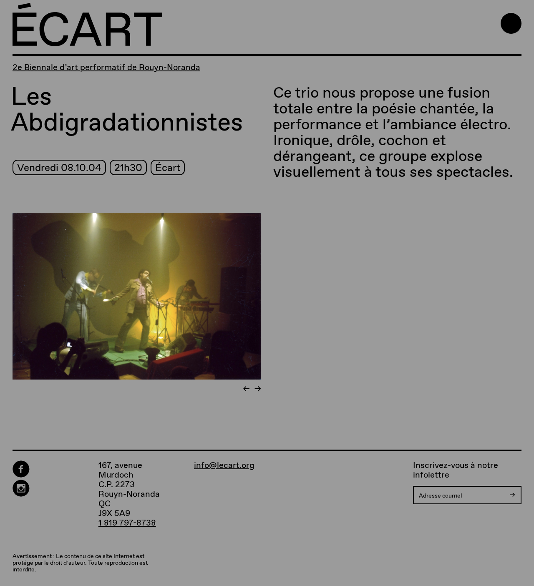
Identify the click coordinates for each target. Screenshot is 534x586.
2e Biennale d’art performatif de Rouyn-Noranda (106, 67)
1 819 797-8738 (127, 522)
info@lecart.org (224, 465)
